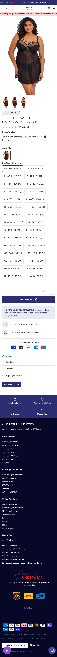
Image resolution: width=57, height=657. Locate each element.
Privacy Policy (20, 638)
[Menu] (3, 8)
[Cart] (54, 8)
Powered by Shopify (26, 651)
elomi (8, 140)
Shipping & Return (43, 634)
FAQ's (14, 634)
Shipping (18, 136)
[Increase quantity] (44, 291)
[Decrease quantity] (4, 291)
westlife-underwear (13, 651)
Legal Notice (31, 638)
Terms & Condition (7, 638)
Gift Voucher (41, 638)
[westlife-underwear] (28, 8)
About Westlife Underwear (26, 634)
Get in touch (6, 634)
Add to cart (26, 299)
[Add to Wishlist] (52, 291)
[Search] (9, 8)
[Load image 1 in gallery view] (28, 55)
